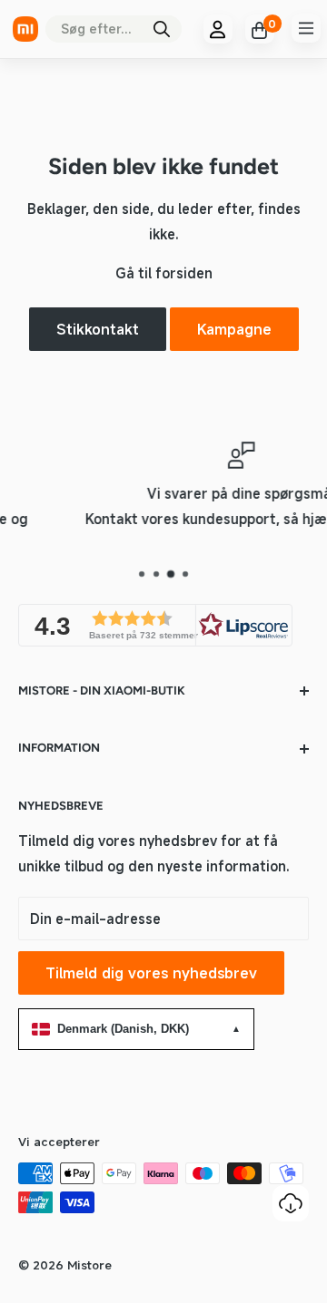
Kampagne (234, 329)
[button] (155, 625)
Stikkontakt (97, 329)
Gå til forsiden (164, 273)
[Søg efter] (162, 29)
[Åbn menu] (306, 28)
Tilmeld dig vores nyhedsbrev (151, 973)
